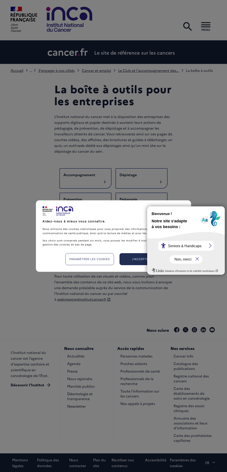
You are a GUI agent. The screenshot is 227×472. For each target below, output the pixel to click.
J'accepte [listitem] (140, 259)
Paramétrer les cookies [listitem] (89, 259)
